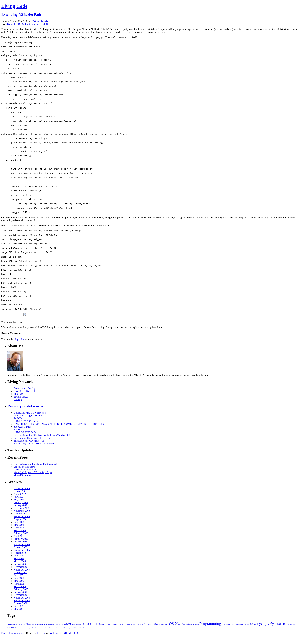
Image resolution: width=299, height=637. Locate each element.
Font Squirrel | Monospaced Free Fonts (33, 438)
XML (74, 627)
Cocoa (45, 624)
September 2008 (22, 516)
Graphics (114, 624)
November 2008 (22, 510)
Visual (39, 628)
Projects (246, 624)
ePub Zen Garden (22, 426)
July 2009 (18, 496)
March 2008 (20, 530)
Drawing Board (77, 624)
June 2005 (19, 578)
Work (60, 628)
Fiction (101, 624)
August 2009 (20, 494)
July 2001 (18, 606)
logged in (19, 339)
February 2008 (21, 533)
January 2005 (20, 592)
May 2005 (19, 581)
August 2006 (20, 553)
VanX (34, 628)
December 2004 (21, 595)
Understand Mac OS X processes (30, 412)
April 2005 (19, 583)
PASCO (18, 418)
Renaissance (289, 624)
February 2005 (21, 589)
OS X (21, 24)
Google (107, 624)
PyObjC (44, 24)
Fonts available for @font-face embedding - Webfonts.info (42, 435)
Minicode (18, 394)
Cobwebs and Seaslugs (25, 388)
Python (36, 21)
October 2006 (20, 547)
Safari (9, 628)
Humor (124, 624)
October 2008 (20, 513)
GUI (119, 624)
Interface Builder (133, 624)
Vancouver (20, 628)
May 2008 (19, 524)
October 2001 (20, 603)
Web (43, 628)
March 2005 (20, 586)
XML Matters (83, 628)
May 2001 (19, 609)
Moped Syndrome (22, 475)
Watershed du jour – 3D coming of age (33, 472)
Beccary (41, 633)
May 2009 (19, 499)
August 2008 (20, 519)
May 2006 (19, 558)
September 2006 (22, 550)
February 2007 (21, 539)
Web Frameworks (51, 628)
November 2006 (22, 544)
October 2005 (20, 572)
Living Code (14, 6)
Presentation (186, 624)
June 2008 (19, 522)
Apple (18, 624)
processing (195, 624)
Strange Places (21, 396)
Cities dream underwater (26, 469)
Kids (155, 624)
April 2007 (19, 536)
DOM (68, 624)
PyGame (253, 624)
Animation (11, 624)
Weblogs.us (55, 633)
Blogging (30, 624)
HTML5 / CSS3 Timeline (26, 421)
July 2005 (18, 575)
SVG (14, 628)
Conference (52, 624)
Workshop (66, 628)
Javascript (148, 624)
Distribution (61, 624)
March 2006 (20, 561)
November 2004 (22, 597)
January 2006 (20, 564)
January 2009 (20, 505)
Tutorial (44, 21)
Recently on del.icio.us (25, 406)
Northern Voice (162, 624)
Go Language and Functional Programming (35, 464)
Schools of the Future (24, 466)
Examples (12, 24)
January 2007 (20, 541)
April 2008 (19, 527)
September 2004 (22, 600)
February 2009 (21, 502)
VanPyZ (28, 628)
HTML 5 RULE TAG (25, 432)
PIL (179, 624)
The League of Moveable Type (29, 440)
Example (86, 624)
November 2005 (22, 569)
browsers (38, 624)
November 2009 (22, 488)
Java (141, 624)
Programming (31, 24)
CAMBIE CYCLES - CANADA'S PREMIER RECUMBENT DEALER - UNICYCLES (59, 424)
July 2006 (18, 555)
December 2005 (21, 567)
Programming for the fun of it (232, 624)
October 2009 (20, 491)
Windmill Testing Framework (28, 415)
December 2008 (21, 508)
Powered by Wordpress (12, 633)
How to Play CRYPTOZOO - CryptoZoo (34, 443)
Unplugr (18, 399)
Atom (23, 624)
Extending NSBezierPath (21, 14)
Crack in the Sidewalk (25, 391)
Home (17, 429)
